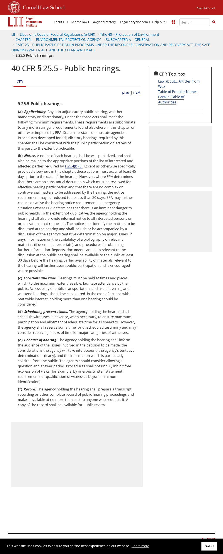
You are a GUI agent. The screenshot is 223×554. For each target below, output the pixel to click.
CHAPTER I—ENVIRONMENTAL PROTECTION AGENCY (58, 39)
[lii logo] (25, 22)
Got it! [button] (209, 546)
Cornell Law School (42, 7)
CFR (20, 81)
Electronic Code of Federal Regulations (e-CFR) (57, 34)
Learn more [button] (140, 546)
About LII (60, 22)
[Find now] (214, 22)
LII (13, 34)
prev (126, 92)
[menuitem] (60, 22)
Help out (158, 22)
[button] (213, 22)
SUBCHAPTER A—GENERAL (128, 39)
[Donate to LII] (173, 22)
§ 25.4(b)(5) (74, 166)
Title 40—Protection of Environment (129, 34)
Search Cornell (206, 8)
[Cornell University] (14, 7)
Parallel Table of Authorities (171, 100)
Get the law (79, 22)
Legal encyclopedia (134, 22)
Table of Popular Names (178, 91)
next (136, 92)
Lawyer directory (104, 22)
